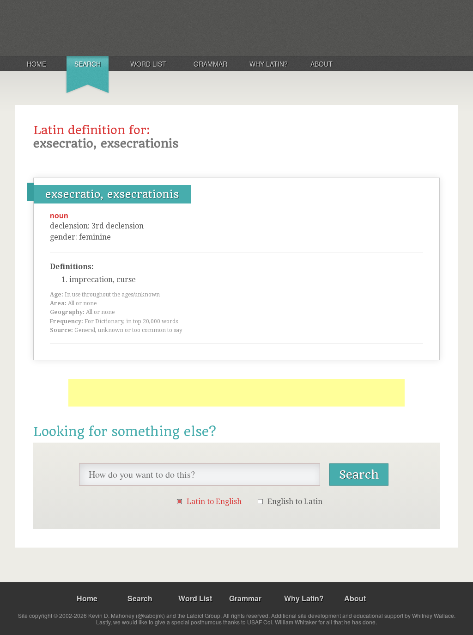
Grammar (210, 63)
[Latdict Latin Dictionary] (136, 27)
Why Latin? (268, 63)
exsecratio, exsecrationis (112, 194)
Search (87, 63)
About (321, 63)
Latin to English (214, 501)
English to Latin (294, 501)
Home (36, 63)
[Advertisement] (236, 393)
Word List (148, 63)
